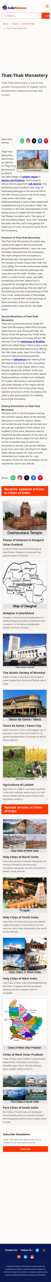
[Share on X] (34, 140)
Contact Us (11, 1250)
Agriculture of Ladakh (18, 785)
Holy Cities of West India (20, 978)
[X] (44, 1250)
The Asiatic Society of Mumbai (24, 673)
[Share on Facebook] (40, 140)
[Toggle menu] (47, 6)
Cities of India (28, 23)
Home (5, 23)
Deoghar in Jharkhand (18, 613)
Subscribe (26, 1149)
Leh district (34, 183)
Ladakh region (30, 176)
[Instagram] (32, 1257)
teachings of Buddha (33, 341)
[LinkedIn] (25, 1257)
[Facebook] (37, 1250)
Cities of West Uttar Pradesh (23, 1054)
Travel (15, 23)
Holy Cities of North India (21, 857)
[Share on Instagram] (28, 140)
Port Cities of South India (20, 1107)
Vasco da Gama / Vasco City (22, 725)
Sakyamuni (20, 359)
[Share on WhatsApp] (22, 140)
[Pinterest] (19, 1257)
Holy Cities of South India (20, 917)
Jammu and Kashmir (13, 180)
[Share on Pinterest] (46, 140)
